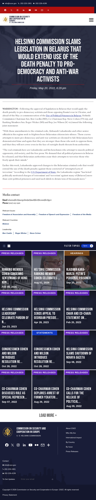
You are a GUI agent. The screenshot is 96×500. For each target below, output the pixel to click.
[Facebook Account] (5, 10)
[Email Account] (42, 10)
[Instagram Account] (17, 10)
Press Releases (72, 451)
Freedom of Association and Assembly (19, 214)
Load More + (48, 415)
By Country (70, 442)
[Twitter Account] (11, 10)
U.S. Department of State (43, 172)
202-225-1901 (26, 3)
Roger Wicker (21, 233)
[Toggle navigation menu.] (91, 19)
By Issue (69, 447)
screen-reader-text (16, 270)
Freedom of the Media (81, 214)
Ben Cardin (7, 233)
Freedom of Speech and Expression (54, 214)
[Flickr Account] (36, 10)
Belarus (5, 224)
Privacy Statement (9, 495)
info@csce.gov (10, 3)
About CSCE (71, 428)
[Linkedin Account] (23, 10)
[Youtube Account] (29, 10)
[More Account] (48, 10)
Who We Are (71, 433)
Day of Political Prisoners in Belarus (63, 116)
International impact (74, 438)
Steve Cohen (35, 233)
